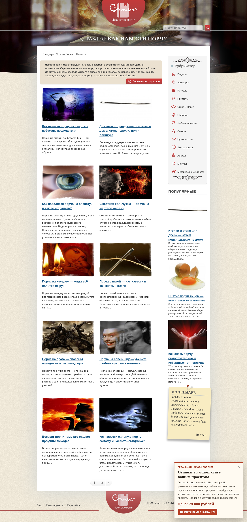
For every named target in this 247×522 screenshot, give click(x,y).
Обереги (182, 115)
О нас (40, 505)
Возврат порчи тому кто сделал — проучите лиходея (68, 438)
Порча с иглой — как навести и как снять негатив (122, 283)
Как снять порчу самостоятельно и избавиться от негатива (186, 358)
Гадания (182, 74)
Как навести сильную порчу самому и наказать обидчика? (122, 438)
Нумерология (185, 139)
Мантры (182, 163)
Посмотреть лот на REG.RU (197, 511)
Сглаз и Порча (64, 54)
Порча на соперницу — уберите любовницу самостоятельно (122, 361)
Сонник (181, 131)
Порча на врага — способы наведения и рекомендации (62, 361)
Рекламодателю (54, 505)
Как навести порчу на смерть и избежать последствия (65, 128)
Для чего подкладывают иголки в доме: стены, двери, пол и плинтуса (125, 130)
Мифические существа (191, 171)
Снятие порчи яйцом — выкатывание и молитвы (187, 298)
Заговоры (183, 82)
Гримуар (47, 54)
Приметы (182, 98)
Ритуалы (182, 90)
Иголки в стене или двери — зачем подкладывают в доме (185, 235)
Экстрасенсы (185, 147)
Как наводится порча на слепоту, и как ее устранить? (67, 205)
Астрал (181, 155)
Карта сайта (73, 505)
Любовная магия (187, 123)
